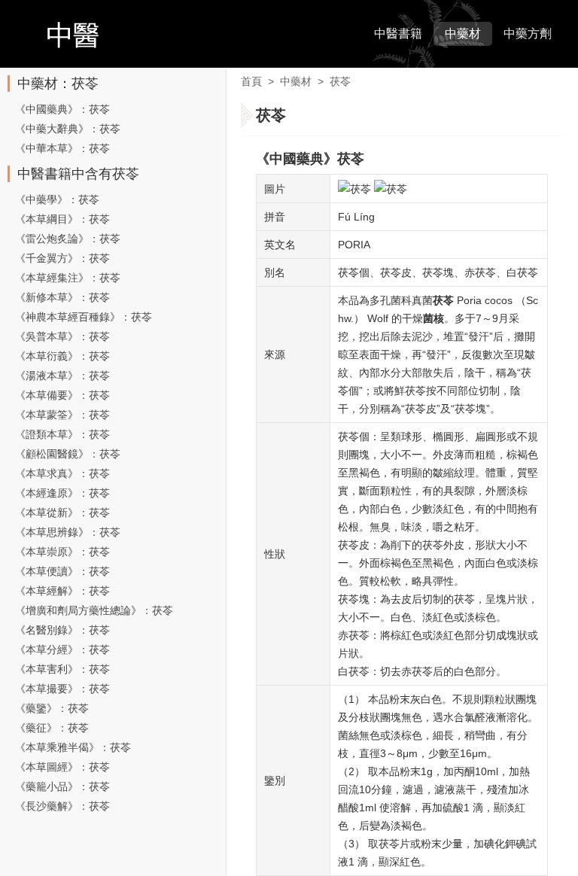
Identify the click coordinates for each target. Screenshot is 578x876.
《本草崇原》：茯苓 (62, 552)
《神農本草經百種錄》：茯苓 (83, 317)
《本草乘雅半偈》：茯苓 (73, 747)
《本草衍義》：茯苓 (62, 356)
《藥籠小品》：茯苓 (62, 786)
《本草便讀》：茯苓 (62, 571)
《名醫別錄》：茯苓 (62, 630)
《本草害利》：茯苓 (62, 669)
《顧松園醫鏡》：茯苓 (67, 454)
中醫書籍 (398, 33)
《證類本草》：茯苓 (62, 434)
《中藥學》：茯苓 (57, 199)
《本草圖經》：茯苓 (62, 767)
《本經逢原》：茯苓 (62, 493)
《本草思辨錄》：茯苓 (67, 532)
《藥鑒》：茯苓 (52, 708)
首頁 (251, 81)
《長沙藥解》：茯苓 (62, 806)
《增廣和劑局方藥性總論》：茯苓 (94, 610)
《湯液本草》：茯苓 (62, 376)
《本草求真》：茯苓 (62, 473)
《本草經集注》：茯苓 (67, 278)
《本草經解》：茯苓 (62, 591)
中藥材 (463, 33)
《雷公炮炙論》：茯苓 (67, 239)
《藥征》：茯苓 (52, 728)
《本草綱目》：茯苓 (62, 219)
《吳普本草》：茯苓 (62, 336)
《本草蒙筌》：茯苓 (62, 415)
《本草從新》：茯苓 (62, 512)
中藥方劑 (527, 33)
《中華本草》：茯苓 (62, 148)
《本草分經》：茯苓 (62, 649)
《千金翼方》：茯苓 (62, 258)
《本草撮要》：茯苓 (62, 689)
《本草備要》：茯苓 (62, 395)
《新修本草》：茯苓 (62, 297)
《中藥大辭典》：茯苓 (67, 129)
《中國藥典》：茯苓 (62, 109)
